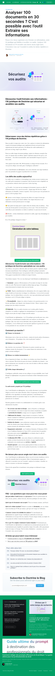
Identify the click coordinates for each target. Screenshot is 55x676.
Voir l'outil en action (27, 473)
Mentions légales (33, 670)
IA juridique (16, 2)
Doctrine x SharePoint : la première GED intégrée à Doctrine (14, 612)
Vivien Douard (8, 663)
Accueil (9, 2)
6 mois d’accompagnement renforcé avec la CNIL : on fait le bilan (14, 605)
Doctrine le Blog (6, 670)
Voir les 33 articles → (10, 626)
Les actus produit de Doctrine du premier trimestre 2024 (25, 563)
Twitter (50, 670)
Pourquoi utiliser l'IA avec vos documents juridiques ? (24, 551)
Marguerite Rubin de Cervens (16, 54)
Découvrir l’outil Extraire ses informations (27, 382)
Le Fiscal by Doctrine (26, 2)
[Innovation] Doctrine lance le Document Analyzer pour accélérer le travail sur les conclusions (28, 555)
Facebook (45, 670)
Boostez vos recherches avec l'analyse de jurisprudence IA (26, 559)
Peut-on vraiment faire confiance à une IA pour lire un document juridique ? (27, 567)
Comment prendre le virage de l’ (24, 538)
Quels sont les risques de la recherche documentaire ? (12, 619)
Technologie (9, 9)
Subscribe (49, 2)
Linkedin (40, 670)
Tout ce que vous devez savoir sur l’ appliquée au (23, 541)
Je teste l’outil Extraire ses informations (27, 260)
